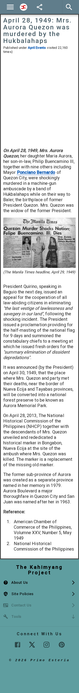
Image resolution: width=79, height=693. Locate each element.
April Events (37, 48)
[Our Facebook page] (17, 645)
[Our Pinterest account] (62, 645)
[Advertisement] (39, 100)
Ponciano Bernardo (36, 172)
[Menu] (10, 7)
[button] (39, 582)
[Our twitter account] (32, 644)
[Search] (23, 7)
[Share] (39, 7)
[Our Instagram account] (46, 645)
